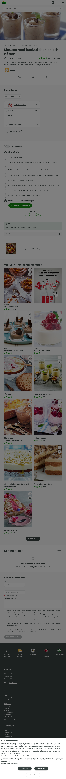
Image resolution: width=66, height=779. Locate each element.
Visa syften (33, 775)
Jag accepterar (41, 768)
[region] (33, 758)
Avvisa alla (25, 768)
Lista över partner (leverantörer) (9, 763)
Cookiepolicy (17, 753)
